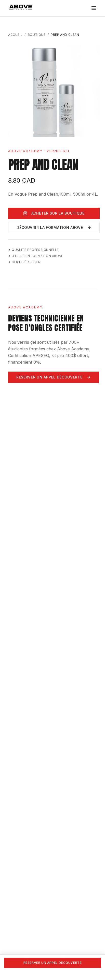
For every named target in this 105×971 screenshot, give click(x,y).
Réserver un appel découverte (49, 377)
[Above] (21, 8)
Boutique (37, 35)
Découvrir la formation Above (50, 227)
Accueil (15, 35)
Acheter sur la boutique (58, 213)
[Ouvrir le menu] (94, 8)
